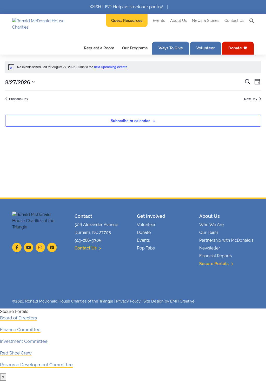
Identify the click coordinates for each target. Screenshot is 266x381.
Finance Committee (20, 329)
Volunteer (205, 48)
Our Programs (135, 48)
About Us (178, 20)
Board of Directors (18, 317)
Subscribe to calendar (130, 120)
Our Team (208, 232)
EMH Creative (182, 301)
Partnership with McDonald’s (226, 240)
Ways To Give (170, 48)
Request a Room (99, 48)
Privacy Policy (128, 301)
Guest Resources (126, 20)
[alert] (133, 67)
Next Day (250, 99)
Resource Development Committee (36, 364)
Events (159, 20)
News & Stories (205, 20)
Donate (235, 48)
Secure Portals (214, 263)
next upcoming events (110, 67)
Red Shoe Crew (16, 353)
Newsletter (209, 248)
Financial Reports (215, 255)
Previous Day (18, 99)
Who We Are (211, 224)
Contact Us (234, 20)
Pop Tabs (146, 248)
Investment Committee (24, 341)
